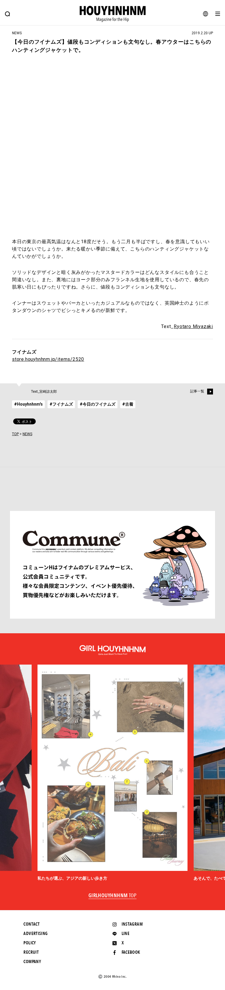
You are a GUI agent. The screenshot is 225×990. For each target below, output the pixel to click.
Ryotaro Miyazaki (193, 326)
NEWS (27, 434)
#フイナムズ (61, 404)
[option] (113, 773)
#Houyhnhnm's (28, 404)
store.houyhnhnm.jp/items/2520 (48, 359)
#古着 (127, 404)
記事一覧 (197, 391)
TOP (15, 434)
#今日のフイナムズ (97, 404)
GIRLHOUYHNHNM (112, 895)
